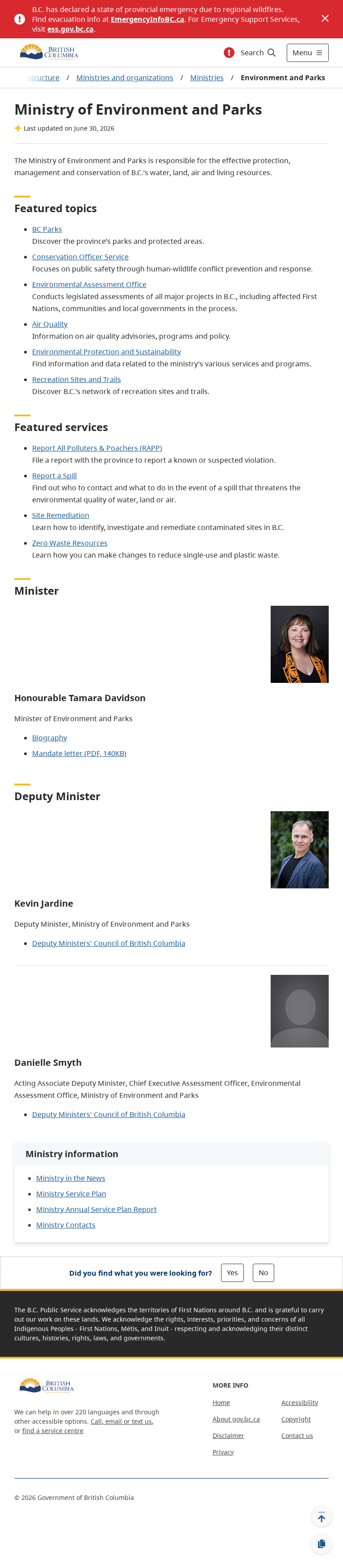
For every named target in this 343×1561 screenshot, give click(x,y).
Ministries (207, 77)
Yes (232, 1273)
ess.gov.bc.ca (70, 29)
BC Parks (47, 229)
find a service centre (53, 1430)
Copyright (296, 1419)
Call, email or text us (121, 1421)
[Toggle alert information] (229, 52)
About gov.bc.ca (236, 1419)
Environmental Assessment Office (89, 284)
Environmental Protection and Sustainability (106, 352)
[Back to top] (321, 1516)
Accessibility (299, 1402)
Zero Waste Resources (70, 543)
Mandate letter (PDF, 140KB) (79, 753)
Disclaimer (228, 1435)
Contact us (297, 1435)
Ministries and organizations (124, 77)
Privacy (223, 1452)
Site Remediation (60, 515)
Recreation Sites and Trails (76, 379)
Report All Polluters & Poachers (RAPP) (97, 448)
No (263, 1273)
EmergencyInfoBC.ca (147, 19)
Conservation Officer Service (80, 257)
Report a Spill (54, 476)
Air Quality (49, 324)
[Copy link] (321, 1544)
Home (221, 1402)
